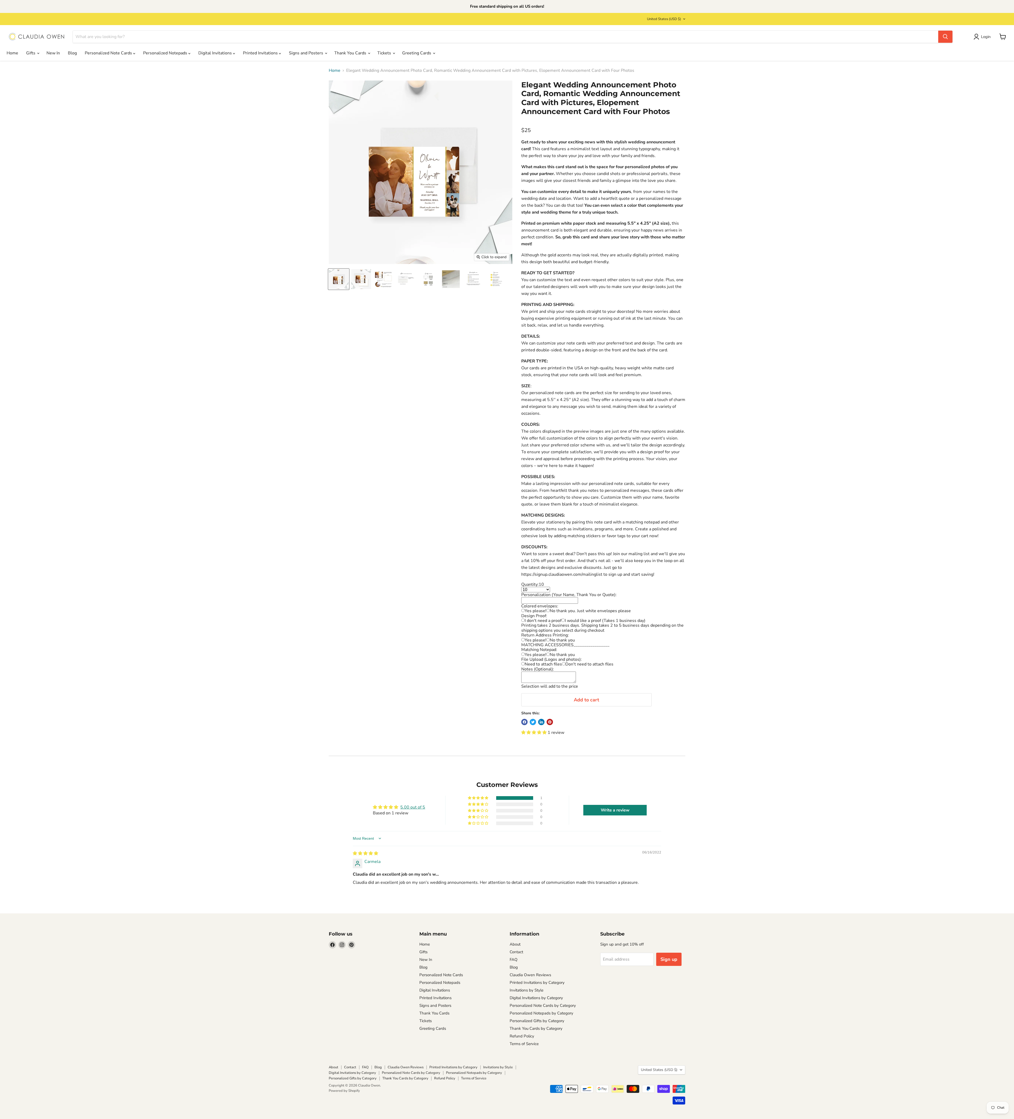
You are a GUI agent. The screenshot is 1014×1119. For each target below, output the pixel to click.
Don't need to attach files (589, 664)
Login (986, 36)
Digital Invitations (215, 53)
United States (664, 19)
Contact (516, 952)
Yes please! (535, 611)
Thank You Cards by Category (536, 1028)
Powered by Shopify (344, 1090)
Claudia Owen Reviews (530, 975)
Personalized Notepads (165, 53)
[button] (534, 732)
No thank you (562, 640)
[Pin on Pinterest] (550, 722)
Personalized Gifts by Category (537, 1020)
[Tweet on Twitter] (533, 722)
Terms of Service (524, 1043)
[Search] (945, 37)
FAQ (514, 959)
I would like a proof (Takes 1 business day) (605, 621)
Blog (72, 53)
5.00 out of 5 (412, 807)
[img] (365, 853)
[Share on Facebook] (524, 722)
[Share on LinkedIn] (541, 722)
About (515, 944)
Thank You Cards (350, 53)
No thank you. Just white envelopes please (590, 611)
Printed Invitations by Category (537, 982)
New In (53, 53)
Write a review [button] (615, 810)
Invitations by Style (526, 990)
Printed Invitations (261, 53)
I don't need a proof (543, 621)
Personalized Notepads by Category (541, 1013)
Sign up (668, 959)
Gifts (31, 53)
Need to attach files (543, 664)
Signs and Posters (306, 53)
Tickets (384, 53)
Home (12, 53)
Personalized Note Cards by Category (543, 1005)
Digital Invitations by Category (536, 997)
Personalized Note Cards (109, 53)
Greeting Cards (417, 53)
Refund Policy (522, 1036)
